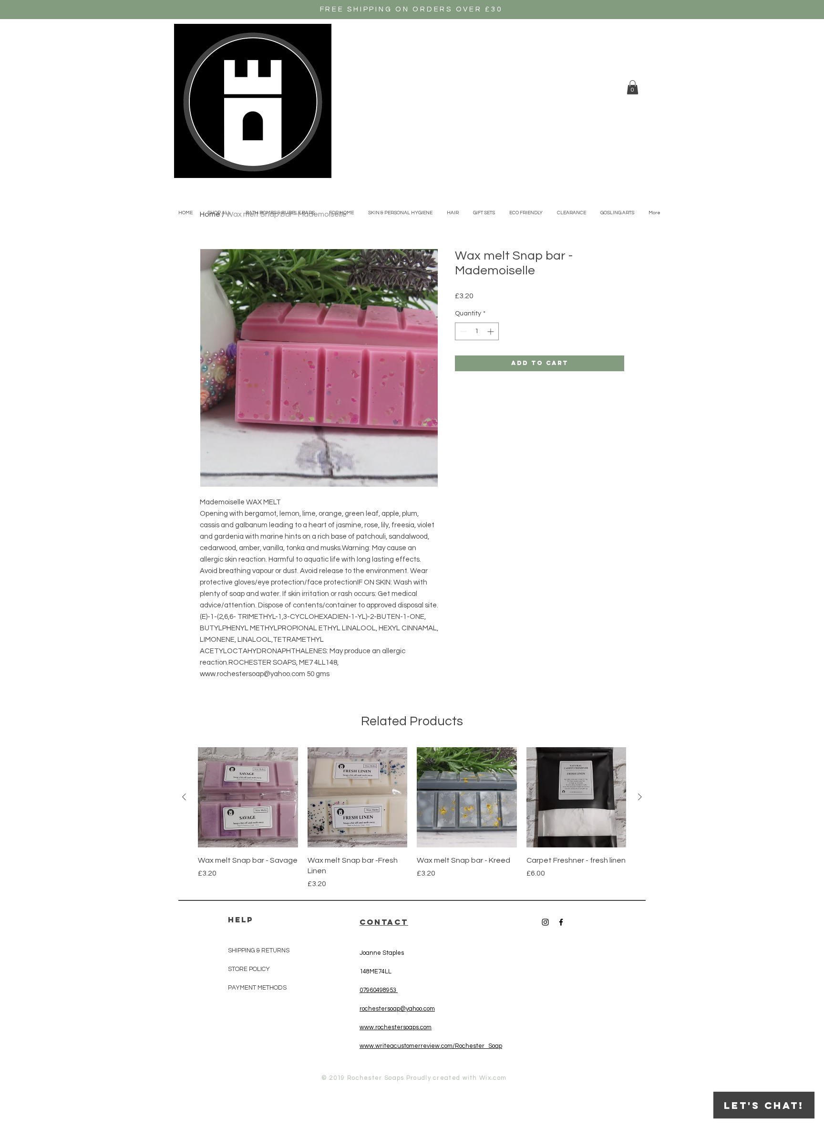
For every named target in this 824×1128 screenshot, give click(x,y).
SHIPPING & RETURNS (258, 950)
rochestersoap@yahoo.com (397, 1008)
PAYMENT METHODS (257, 987)
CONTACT (384, 922)
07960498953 (379, 990)
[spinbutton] (476, 331)
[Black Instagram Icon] (545, 922)
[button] (633, 87)
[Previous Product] (184, 797)
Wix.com (492, 1078)
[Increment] (491, 331)
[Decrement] (462, 331)
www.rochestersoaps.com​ (396, 1027)
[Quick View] (248, 797)
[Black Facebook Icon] (561, 922)
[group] (412, 818)
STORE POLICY (249, 969)
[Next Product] (640, 797)
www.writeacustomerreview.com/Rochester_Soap (431, 1046)
